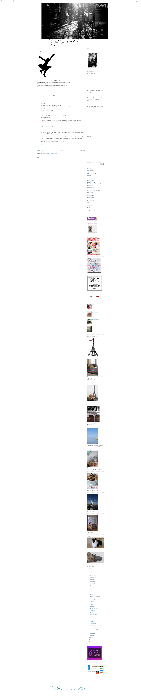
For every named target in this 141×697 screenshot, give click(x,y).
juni (91, 587)
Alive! (92, 327)
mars (91, 593)
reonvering (89, 195)
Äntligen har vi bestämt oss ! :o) (96, 608)
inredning (89, 185)
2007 (90, 641)
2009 (90, 637)
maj (91, 589)
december (92, 575)
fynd (88, 178)
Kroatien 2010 (90, 187)
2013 (90, 568)
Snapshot (89, 202)
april (91, 591)
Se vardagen (89, 200)
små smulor (43, 113)
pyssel (88, 194)
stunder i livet (90, 205)
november (92, 577)
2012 (90, 570)
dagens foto (89, 170)
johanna (42, 103)
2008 (90, 639)
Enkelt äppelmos (94, 304)
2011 (90, 572)
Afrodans (39, 52)
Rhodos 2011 (90, 197)
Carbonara (92, 606)
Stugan (88, 204)
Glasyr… (91, 616)
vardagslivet (46, 96)
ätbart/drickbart (90, 210)
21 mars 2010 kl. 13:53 (47, 126)
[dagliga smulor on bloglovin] (92, 355)
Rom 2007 (89, 199)
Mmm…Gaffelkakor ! (95, 312)
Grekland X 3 (90, 180)
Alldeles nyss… (93, 594)
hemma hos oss (90, 182)
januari (91, 635)
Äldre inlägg (82, 150)
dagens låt (89, 172)
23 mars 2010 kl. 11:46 (47, 144)
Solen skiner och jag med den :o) (96, 629)
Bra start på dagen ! (93, 614)
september (92, 581)
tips (88, 207)
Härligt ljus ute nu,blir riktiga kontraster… (95, 620)
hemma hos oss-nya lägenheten (93, 183)
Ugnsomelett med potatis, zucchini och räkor (95, 597)
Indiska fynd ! (92, 618)
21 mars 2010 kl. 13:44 (47, 110)
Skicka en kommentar (41, 148)
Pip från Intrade (93, 623)
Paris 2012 (89, 192)
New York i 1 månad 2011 (92, 190)
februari (91, 633)
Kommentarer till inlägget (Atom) (50, 153)
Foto (88, 175)
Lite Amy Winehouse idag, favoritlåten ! (95, 600)
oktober (91, 579)
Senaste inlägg (40, 150)
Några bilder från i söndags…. (96, 625)
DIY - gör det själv (91, 173)
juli (91, 585)
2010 (90, 574)
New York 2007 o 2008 (92, 189)
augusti (91, 583)
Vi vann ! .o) (92, 627)
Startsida (61, 150)
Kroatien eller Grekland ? (95, 631)
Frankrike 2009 (90, 177)
